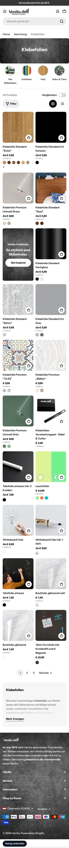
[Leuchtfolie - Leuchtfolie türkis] (46, 498)
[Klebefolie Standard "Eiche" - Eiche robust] (18, 162)
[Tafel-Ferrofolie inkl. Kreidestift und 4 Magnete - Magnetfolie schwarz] (37, 662)
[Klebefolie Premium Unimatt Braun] (18, 188)
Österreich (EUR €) (18, 808)
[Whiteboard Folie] (18, 520)
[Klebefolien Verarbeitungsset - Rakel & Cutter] (51, 411)
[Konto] (58, 11)
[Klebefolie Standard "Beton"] (18, 299)
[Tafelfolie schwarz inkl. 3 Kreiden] (18, 466)
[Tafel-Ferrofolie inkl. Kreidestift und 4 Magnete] (51, 625)
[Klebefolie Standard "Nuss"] (51, 188)
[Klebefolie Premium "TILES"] (18, 355)
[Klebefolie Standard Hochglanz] (51, 243)
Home (6, 34)
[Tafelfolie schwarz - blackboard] (4, 605)
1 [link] (20, 672)
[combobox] (34, 21)
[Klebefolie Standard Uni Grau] (51, 299)
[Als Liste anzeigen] (62, 104)
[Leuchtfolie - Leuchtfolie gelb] (37, 498)
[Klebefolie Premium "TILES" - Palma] (4, 390)
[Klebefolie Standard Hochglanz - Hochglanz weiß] (42, 279)
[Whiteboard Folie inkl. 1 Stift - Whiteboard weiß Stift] (37, 553)
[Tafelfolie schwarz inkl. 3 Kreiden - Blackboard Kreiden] (4, 499)
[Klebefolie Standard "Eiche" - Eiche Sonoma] (27, 162)
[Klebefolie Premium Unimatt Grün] (18, 411)
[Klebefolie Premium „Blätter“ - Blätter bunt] (42, 390)
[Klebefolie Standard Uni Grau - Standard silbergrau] (37, 334)
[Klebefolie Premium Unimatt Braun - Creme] (4, 223)
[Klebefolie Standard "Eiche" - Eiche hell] (4, 162)
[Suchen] (62, 21)
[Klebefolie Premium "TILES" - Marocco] (9, 390)
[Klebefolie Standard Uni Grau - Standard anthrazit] (42, 334)
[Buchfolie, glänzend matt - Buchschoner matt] (37, 605)
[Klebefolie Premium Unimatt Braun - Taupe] (9, 223)
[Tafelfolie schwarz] (18, 573)
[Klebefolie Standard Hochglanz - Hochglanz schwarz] (37, 279)
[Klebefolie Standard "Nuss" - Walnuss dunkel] (42, 223)
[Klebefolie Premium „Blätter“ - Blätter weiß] (37, 390)
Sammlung (20, 34)
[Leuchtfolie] (51, 466)
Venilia (16, 833)
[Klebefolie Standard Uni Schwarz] (51, 127)
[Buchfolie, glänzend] (18, 625)
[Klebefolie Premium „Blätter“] (51, 355)
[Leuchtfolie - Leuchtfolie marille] (42, 498)
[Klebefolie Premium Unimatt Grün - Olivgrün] (4, 446)
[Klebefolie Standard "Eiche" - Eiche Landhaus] (23, 162)
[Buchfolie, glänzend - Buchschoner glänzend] (4, 656)
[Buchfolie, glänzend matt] (51, 573)
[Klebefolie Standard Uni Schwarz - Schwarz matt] (37, 162)
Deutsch (42, 809)
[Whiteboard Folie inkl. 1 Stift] (51, 520)
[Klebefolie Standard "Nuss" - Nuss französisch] (37, 223)
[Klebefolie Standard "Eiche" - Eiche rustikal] (9, 162)
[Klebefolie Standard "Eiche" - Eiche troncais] (13, 162)
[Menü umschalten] (5, 11)
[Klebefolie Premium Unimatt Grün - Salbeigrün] (9, 446)
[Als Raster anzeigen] (53, 104)
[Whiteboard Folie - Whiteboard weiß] (4, 551)
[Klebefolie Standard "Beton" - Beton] (4, 334)
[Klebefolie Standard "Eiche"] (18, 127)
